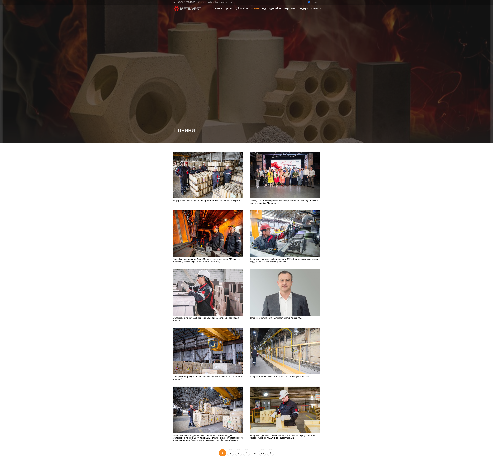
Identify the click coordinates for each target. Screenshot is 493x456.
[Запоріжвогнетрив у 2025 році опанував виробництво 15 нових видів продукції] (208, 292)
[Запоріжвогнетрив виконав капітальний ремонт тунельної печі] (285, 351)
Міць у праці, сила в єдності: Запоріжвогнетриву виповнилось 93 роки (206, 200)
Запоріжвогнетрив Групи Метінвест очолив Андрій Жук (276, 318)
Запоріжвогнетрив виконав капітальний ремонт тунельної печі (279, 377)
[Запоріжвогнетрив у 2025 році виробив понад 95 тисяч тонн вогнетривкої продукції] (208, 351)
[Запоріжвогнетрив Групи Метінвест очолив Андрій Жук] (285, 292)
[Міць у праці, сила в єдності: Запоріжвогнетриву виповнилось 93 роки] (208, 175)
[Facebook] (309, 2)
